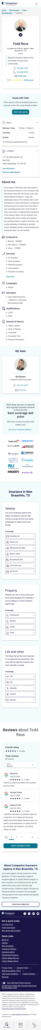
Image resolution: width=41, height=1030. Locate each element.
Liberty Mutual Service (10, 958)
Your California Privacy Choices (19, 983)
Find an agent (14, 10)
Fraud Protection (28, 974)
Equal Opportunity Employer (20, 1014)
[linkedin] (20, 35)
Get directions (8, 168)
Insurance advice (8, 952)
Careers (5, 943)
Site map (5, 977)
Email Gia (22, 390)
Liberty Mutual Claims (10, 961)
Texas (24, 10)
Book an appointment (11, 172)
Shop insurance (7, 946)
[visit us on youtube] (38, 913)
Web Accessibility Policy (11, 971)
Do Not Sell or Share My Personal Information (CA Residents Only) (19, 987)
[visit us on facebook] (25, 913)
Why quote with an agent (11, 931)
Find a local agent (8, 928)
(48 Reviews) (29, 80)
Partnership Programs (10, 955)
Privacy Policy (7, 968)
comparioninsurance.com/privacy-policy (14, 1009)
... (27, 837)
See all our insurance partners (20, 430)
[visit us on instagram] (33, 913)
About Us (5, 940)
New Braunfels (7, 13)
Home (4, 10)
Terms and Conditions (10, 974)
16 (32, 837)
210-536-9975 (7, 925)
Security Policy (22, 968)
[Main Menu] (36, 4)
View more (10, 276)
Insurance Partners (9, 949)
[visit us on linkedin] (29, 913)
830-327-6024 (22, 385)
